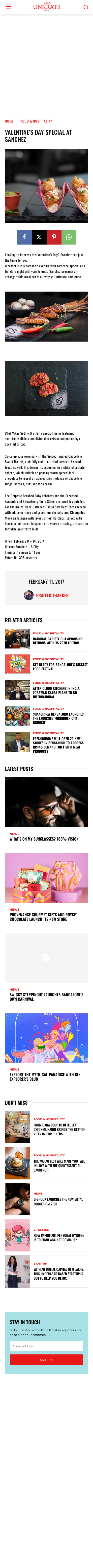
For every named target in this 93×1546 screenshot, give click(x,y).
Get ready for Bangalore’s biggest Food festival (60, 666)
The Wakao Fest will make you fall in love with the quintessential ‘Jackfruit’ (59, 1165)
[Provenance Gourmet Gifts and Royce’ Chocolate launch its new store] (46, 878)
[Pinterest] (54, 237)
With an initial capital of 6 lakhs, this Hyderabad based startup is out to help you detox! (59, 1274)
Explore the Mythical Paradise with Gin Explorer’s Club (45, 1077)
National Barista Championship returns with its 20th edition (58, 641)
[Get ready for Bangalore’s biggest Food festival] (17, 664)
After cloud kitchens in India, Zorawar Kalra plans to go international (56, 692)
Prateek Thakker (52, 595)
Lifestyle (41, 1229)
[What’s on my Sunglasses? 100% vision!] (46, 802)
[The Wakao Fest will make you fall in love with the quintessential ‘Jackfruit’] (17, 1163)
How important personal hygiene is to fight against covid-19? (59, 1237)
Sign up (46, 1360)
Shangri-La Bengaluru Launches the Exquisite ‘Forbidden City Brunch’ (58, 718)
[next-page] (16, 1297)
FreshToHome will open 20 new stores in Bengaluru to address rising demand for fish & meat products (58, 744)
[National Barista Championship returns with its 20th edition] (17, 638)
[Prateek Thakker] (30, 595)
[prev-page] (8, 1297)
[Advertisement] (46, 62)
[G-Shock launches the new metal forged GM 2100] (17, 1199)
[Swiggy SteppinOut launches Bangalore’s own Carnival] (46, 958)
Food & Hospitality (36, 121)
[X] (39, 237)
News (15, 833)
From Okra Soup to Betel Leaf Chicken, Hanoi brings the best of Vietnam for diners (59, 1129)
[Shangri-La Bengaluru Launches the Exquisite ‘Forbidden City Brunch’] (17, 716)
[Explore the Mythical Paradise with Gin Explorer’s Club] (46, 1038)
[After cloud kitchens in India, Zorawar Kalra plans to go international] (17, 690)
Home (9, 121)
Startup (40, 1263)
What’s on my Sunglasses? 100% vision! (45, 839)
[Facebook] (24, 237)
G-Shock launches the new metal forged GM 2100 (58, 1201)
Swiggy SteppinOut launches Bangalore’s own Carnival (46, 997)
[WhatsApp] (69, 237)
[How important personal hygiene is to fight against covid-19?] (17, 1235)
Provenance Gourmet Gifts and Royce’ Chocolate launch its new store (43, 917)
